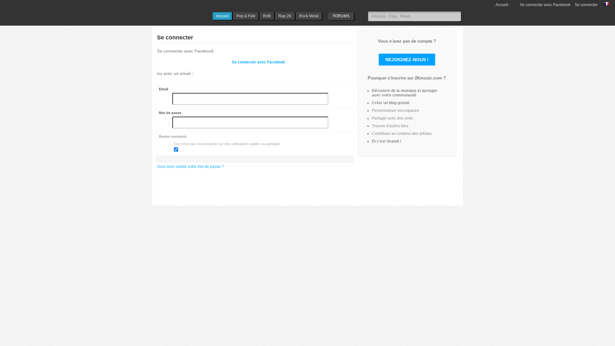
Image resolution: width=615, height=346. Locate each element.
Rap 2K (284, 16)
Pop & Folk (245, 16)
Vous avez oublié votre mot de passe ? (190, 166)
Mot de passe (170, 113)
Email (163, 89)
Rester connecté (172, 136)
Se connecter (586, 5)
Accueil (222, 16)
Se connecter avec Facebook (544, 5)
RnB (267, 16)
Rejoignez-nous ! (407, 59)
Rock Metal (309, 16)
